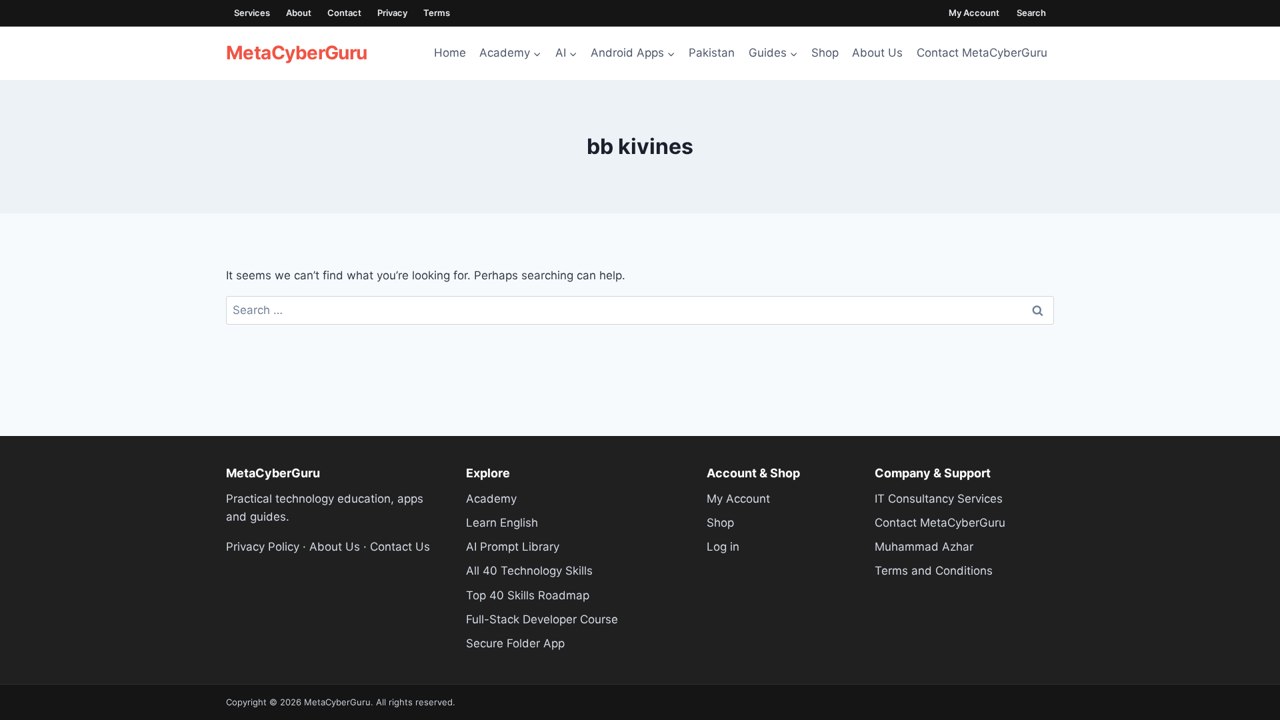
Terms (436, 12)
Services (252, 12)
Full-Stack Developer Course (542, 619)
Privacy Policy (262, 546)
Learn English (502, 522)
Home (450, 52)
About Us (877, 52)
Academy (491, 498)
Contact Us (400, 546)
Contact (344, 12)
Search (1031, 12)
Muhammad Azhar (924, 546)
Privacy (392, 12)
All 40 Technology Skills (529, 570)
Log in (723, 546)
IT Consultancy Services (939, 498)
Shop (825, 52)
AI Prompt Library (512, 546)
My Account (974, 12)
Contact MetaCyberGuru (982, 52)
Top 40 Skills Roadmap (527, 595)
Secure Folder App (515, 643)
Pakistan (712, 52)
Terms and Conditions (934, 570)
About (298, 12)
